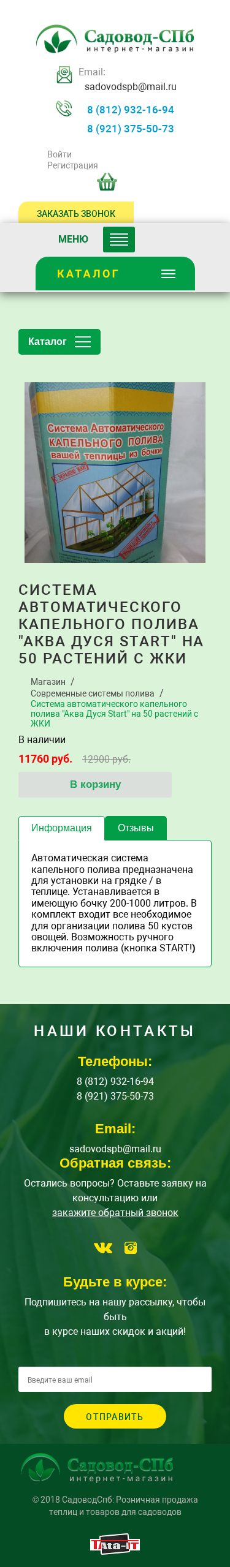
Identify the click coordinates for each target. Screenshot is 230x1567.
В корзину (95, 784)
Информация (61, 828)
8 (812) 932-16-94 (130, 110)
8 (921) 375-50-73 (130, 129)
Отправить (115, 1417)
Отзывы (136, 828)
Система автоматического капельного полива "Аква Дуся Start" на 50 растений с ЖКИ (114, 713)
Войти (59, 154)
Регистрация (72, 165)
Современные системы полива (93, 693)
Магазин (48, 682)
